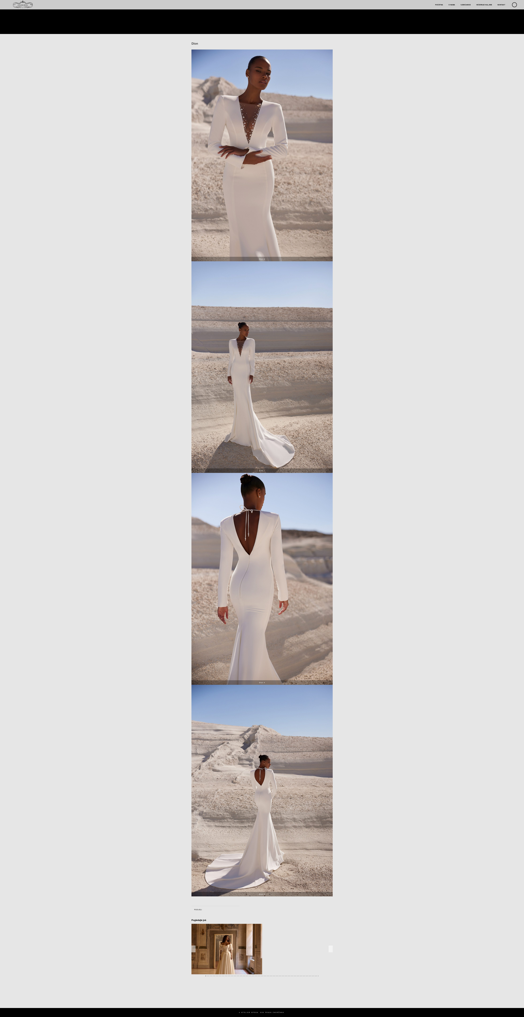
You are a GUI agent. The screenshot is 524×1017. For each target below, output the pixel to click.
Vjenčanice (466, 5)
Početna (439, 5)
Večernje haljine (484, 5)
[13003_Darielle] (226, 949)
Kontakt (501, 5)
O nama (452, 5)
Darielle (228, 971)
